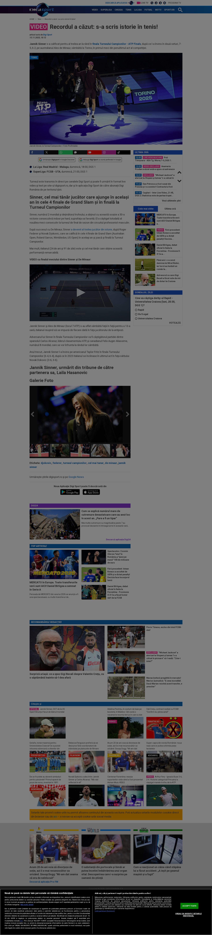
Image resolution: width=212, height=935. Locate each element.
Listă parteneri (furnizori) (105, 911)
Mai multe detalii (26, 905)
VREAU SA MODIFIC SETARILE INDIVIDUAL (188, 915)
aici (21, 921)
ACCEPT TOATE (189, 906)
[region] (106, 912)
